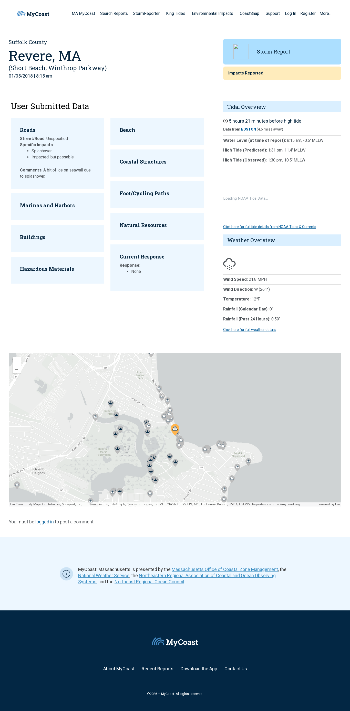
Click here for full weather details (249, 330)
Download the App (199, 668)
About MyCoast (119, 668)
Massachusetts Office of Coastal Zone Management (225, 569)
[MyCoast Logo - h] (33, 14)
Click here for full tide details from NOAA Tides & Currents (269, 227)
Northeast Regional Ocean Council (149, 581)
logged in (44, 521)
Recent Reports (157, 668)
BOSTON (248, 129)
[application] (175, 430)
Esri (337, 504)
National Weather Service (103, 575)
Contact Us (235, 668)
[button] (161, 13)
